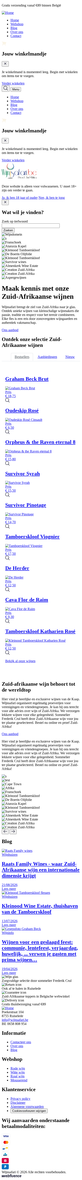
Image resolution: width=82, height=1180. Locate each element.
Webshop (16, 24)
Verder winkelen (13, 83)
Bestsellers (22, 357)
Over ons (16, 32)
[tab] (21, 357)
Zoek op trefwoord (15, 221)
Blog (13, 28)
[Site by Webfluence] (11, 1176)
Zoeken (8, 230)
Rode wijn (17, 1068)
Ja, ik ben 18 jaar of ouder (20, 197)
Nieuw (70, 357)
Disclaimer (17, 1102)
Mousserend (18, 1080)
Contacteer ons (20, 1042)
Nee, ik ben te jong (51, 197)
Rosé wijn (17, 1076)
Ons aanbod (10, 330)
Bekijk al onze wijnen (20, 661)
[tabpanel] (41, 519)
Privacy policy (20, 1099)
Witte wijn (17, 1072)
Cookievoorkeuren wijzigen (29, 1110)
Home (14, 20)
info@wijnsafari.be (15, 1020)
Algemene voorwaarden (27, 1106)
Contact (15, 36)
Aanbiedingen (47, 357)
